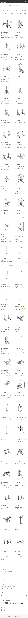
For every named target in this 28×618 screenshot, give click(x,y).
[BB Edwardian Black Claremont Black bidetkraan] (21, 318)
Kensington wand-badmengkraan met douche (19, 238)
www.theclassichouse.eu (7, 588)
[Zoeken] (26, 6)
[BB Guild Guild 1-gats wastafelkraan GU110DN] (7, 520)
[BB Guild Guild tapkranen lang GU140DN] (21, 497)
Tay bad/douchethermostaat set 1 (7, 261)
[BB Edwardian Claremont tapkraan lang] (21, 90)
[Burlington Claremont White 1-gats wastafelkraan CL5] (21, 430)
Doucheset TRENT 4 (5, 417)
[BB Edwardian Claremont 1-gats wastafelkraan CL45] (7, 384)
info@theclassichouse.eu (7, 584)
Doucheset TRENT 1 (19, 260)
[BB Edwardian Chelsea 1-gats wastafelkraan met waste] (7, 46)
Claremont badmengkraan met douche (19, 190)
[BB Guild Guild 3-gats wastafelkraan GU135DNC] (7, 542)
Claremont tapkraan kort (21, 78)
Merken (8, 10)
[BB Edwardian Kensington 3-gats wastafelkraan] (7, 68)
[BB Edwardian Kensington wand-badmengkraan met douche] (21, 227)
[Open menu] (2, 6)
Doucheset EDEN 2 (19, 349)
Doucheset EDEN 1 (5, 439)
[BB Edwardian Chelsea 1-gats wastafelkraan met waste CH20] (21, 474)
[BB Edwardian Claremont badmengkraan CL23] (21, 452)
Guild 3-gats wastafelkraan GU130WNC (18, 553)
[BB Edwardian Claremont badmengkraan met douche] (21, 178)
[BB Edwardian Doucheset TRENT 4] (7, 408)
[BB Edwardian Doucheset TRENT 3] (21, 275)
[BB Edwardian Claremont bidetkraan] (21, 156)
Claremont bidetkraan (20, 166)
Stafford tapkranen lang (7, 461)
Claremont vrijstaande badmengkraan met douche (20, 213)
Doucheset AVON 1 (5, 306)
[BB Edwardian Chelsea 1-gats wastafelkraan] (21, 24)
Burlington (15, 10)
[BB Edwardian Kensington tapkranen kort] (21, 112)
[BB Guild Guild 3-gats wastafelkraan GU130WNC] (21, 542)
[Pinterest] (7, 610)
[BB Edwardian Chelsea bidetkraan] (7, 178)
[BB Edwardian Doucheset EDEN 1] (7, 430)
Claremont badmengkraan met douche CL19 (19, 395)
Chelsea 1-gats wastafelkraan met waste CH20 (20, 485)
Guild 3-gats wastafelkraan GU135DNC (4, 553)
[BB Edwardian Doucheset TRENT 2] (7, 275)
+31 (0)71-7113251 (5, 582)
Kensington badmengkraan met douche (6, 213)
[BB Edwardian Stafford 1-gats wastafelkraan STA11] (21, 362)
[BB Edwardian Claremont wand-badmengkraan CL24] (7, 474)
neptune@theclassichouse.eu (8, 586)
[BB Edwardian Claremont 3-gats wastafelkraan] (21, 46)
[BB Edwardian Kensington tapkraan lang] (7, 112)
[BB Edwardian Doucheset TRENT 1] (21, 250)
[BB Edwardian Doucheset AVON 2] (21, 296)
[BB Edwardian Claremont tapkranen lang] (21, 134)
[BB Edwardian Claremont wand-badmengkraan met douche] (7, 227)
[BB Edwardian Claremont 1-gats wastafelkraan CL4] (7, 362)
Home (2, 10)
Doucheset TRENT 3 (19, 284)
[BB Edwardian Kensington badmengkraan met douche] (7, 202)
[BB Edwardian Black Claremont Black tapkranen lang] (7, 318)
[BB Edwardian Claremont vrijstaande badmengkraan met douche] (21, 202)
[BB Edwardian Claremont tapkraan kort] (21, 68)
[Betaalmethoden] (3, 603)
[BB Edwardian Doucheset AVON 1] (7, 296)
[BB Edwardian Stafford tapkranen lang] (7, 452)
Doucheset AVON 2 (19, 306)
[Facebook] (2, 610)
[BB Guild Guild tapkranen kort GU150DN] (7, 497)
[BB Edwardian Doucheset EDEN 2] (21, 340)
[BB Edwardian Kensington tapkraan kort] (7, 90)
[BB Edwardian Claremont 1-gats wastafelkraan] (7, 24)
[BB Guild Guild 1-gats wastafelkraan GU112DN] (21, 520)
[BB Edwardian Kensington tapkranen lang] (7, 156)
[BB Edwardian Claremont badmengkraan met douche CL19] (21, 384)
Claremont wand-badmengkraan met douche (6, 238)
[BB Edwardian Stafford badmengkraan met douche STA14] (21, 408)
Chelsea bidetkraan (6, 188)
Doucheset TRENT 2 (5, 284)
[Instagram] (4, 610)
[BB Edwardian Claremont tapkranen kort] (7, 134)
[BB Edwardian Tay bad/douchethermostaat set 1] (7, 250)
